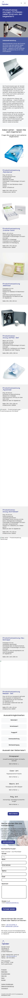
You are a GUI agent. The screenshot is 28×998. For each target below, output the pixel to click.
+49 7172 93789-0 (11, 956)
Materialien (4, 972)
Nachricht (5, 884)
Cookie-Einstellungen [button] (7, 984)
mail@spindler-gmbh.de (11, 926)
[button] (21, 3)
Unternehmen (6, 865)
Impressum (4, 988)
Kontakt (3, 980)
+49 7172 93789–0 (11, 924)
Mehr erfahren (13, 813)
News (2, 978)
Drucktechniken (5, 974)
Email (4, 877)
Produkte (4, 970)
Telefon (4, 871)
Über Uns (4, 976)
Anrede (4, 853)
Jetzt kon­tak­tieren (8, 842)
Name (4, 859)
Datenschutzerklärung (12, 902)
